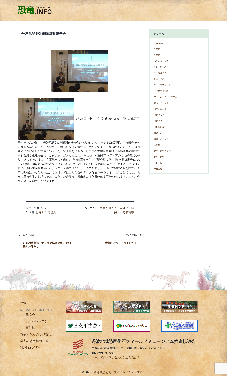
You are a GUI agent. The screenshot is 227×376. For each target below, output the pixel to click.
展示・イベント (161, 103)
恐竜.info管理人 (46, 212)
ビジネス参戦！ (161, 91)
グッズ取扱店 (160, 73)
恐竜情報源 (159, 127)
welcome (158, 43)
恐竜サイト (159, 121)
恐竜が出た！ (108, 208)
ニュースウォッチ (162, 85)
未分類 (124, 208)
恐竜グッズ (159, 115)
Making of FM (30, 347)
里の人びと (159, 169)
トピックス (159, 79)
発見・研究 (159, 157)
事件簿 (30, 328)
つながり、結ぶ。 (162, 61)
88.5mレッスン (37, 321)
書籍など (158, 133)
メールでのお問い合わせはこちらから (116, 357)
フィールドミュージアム (165, 97)
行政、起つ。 (160, 163)
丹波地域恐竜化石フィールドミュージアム (118, 372)
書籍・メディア (161, 139)
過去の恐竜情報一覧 (34, 341)
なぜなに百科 (160, 67)
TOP (23, 303)
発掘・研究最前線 (162, 151)
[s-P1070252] (46, 118)
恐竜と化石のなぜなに (36, 334)
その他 (157, 49)
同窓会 (30, 315)
